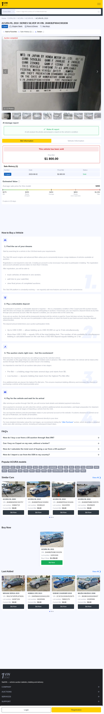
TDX (25, 471)
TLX (77, 467)
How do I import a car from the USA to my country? (26, 455)
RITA (44, 471)
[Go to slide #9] (88, 116)
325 (20, 471)
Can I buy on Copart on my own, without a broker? (26, 443)
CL (49, 471)
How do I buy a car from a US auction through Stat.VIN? (28, 437)
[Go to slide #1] (6, 116)
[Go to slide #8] (78, 116)
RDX (32, 471)
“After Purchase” (68, 422)
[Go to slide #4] (37, 116)
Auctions (7, 692)
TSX (38, 471)
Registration (76, 710)
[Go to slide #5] (47, 116)
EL (41, 467)
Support (6, 701)
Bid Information (26, 141)
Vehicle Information (76, 141)
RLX (71, 467)
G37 (12, 467)
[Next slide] (97, 71)
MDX (83, 471)
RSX (60, 467)
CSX (29, 467)
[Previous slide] (5, 71)
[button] (8, 11)
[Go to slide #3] (26, 116)
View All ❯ (96, 477)
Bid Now (13, 512)
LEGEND (52, 467)
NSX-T (89, 467)
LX (66, 471)
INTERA (6, 467)
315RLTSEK (57, 471)
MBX (71, 471)
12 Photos (10, 109)
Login (26, 710)
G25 (23, 467)
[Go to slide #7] (68, 116)
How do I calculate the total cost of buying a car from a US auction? (34, 449)
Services (6, 697)
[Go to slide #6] (57, 116)
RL (66, 467)
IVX (77, 471)
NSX (96, 467)
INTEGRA (12, 471)
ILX (45, 467)
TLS (83, 467)
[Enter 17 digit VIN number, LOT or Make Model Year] (99, 12)
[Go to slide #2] (16, 116)
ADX (4, 471)
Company (6, 687)
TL (18, 467)
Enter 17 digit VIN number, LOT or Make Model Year (32, 11)
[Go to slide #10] (98, 116)
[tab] (49, 517)
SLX (35, 467)
